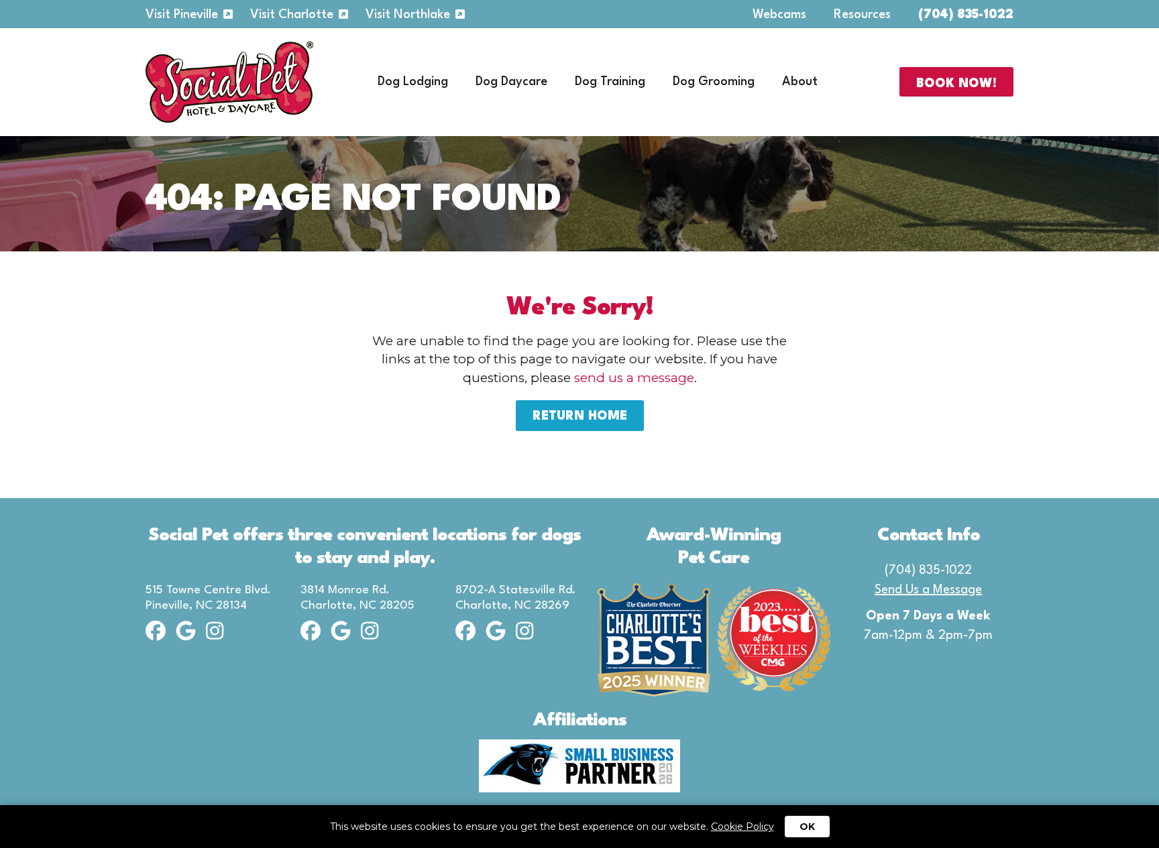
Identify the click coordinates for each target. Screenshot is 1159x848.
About (800, 82)
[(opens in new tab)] (579, 764)
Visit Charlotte (291, 15)
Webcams (779, 15)
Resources (862, 15)
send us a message (634, 377)
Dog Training (610, 82)
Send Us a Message (928, 590)
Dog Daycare (511, 82)
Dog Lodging (413, 82)
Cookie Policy (742, 827)
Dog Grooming (714, 82)
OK (807, 827)
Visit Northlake (408, 15)
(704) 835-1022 (965, 15)
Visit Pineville (182, 15)
